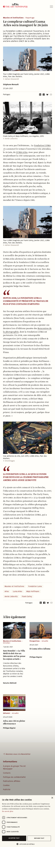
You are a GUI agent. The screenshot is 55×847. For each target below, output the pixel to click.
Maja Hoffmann (32, 591)
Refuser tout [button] (39, 838)
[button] (26, 844)
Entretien (6, 643)
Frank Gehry (27, 596)
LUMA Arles (22, 152)
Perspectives (35, 641)
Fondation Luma (35, 586)
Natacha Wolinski (9, 683)
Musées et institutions (13, 18)
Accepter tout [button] (14, 838)
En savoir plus (7, 811)
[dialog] (27, 821)
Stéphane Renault (11, 84)
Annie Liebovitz (11, 596)
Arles (7, 591)
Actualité (45, 641)
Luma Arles (17, 591)
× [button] (52, 798)
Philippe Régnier (36, 657)
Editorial (6, 713)
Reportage (30, 18)
